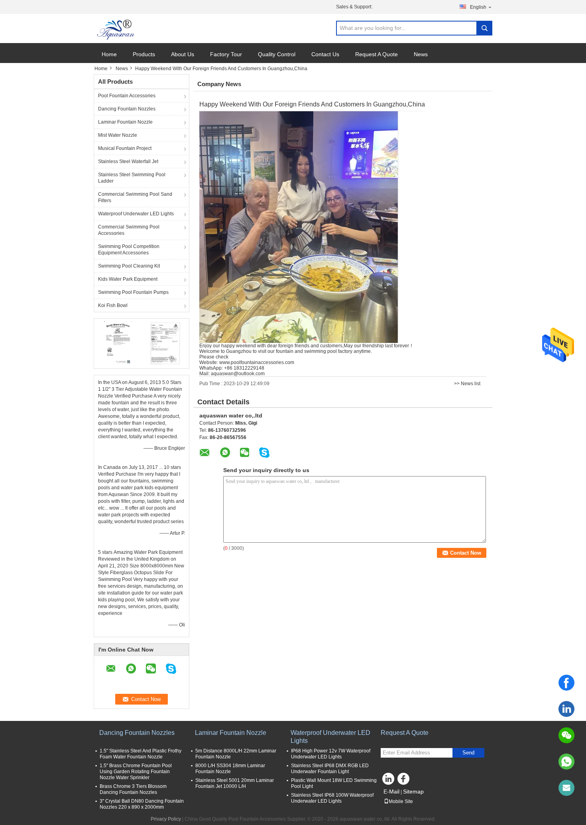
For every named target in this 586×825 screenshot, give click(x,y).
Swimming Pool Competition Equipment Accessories (128, 250)
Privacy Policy (166, 819)
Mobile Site (401, 801)
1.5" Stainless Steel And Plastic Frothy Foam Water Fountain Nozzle (140, 754)
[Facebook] (566, 682)
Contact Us (325, 54)
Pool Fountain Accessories (126, 95)
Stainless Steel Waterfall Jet (128, 161)
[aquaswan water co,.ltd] (117, 29)
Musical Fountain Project (124, 148)
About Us (182, 54)
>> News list (467, 383)
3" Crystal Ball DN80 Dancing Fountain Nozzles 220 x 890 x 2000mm (142, 804)
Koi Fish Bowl (113, 305)
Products (144, 54)
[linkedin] (566, 709)
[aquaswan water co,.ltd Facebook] (405, 781)
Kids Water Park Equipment (127, 279)
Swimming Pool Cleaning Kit (129, 266)
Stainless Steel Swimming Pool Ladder (131, 178)
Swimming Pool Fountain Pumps (133, 292)
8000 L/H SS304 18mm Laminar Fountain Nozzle (230, 768)
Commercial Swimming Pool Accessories (128, 230)
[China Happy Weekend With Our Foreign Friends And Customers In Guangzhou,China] (299, 227)
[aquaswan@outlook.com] (566, 788)
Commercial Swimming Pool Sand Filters (135, 197)
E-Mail (391, 791)
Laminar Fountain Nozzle (125, 122)
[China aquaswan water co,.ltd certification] (118, 342)
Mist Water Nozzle (117, 135)
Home (109, 54)
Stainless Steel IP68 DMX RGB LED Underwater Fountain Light (330, 768)
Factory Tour (226, 54)
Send (468, 753)
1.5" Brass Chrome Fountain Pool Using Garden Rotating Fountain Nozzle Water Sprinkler (136, 771)
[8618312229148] (566, 761)
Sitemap (413, 791)
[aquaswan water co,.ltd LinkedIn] (389, 781)
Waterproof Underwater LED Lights (136, 214)
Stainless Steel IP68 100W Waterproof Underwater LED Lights (332, 798)
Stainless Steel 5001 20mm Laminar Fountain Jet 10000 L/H (234, 783)
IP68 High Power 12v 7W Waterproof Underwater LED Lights (330, 754)
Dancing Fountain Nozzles (126, 109)
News (421, 54)
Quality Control (276, 54)
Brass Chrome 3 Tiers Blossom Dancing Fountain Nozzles (133, 789)
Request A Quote (376, 54)
